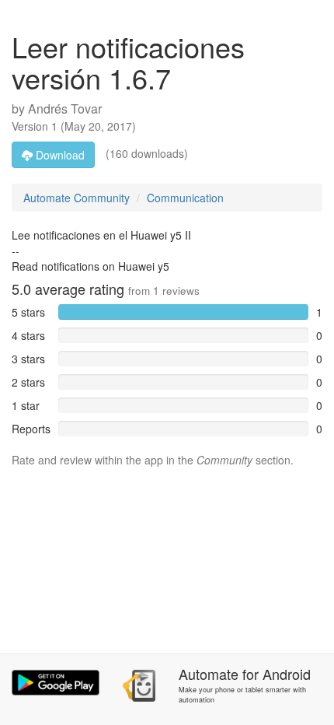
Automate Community (76, 197)
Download (59, 155)
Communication (185, 197)
